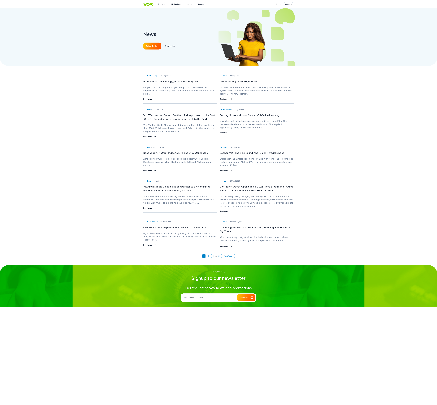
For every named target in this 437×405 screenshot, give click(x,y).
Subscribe (243, 298)
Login (278, 4)
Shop (189, 4)
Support (288, 4)
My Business (176, 4)
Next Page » (228, 256)
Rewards (201, 4)
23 (219, 256)
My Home (161, 4)
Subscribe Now (152, 46)
